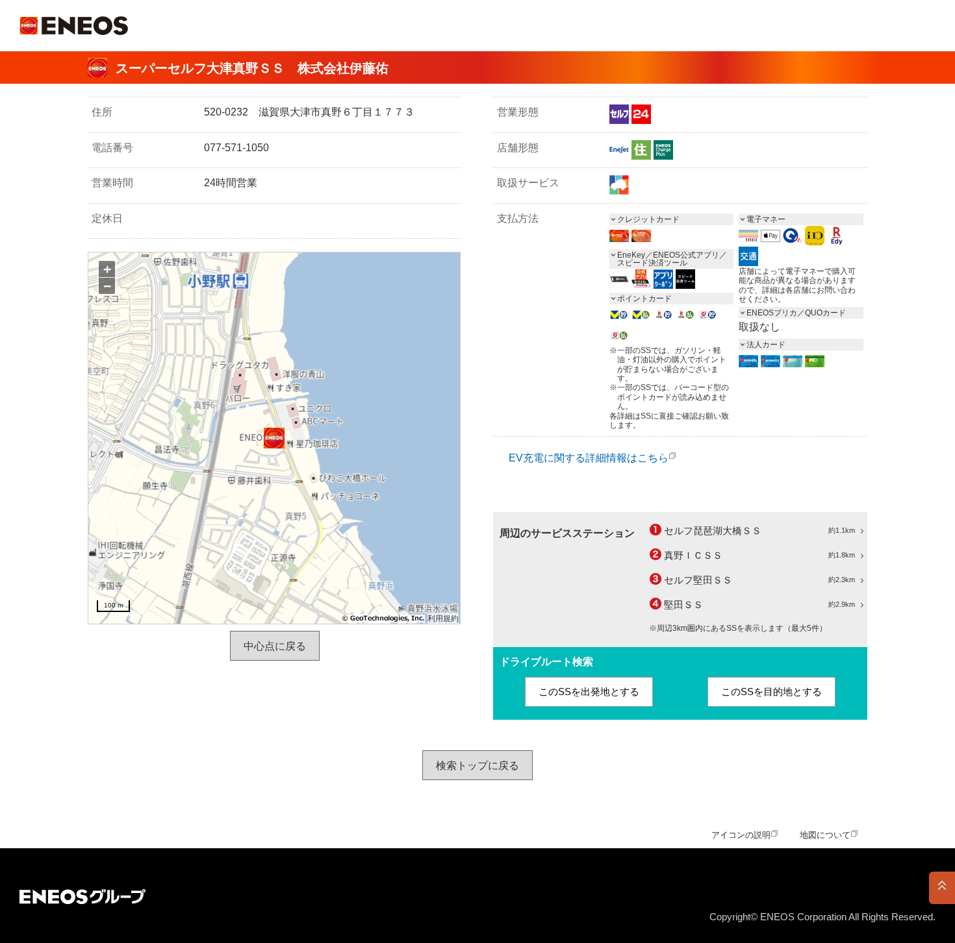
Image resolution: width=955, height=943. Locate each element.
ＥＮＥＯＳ (73, 25)
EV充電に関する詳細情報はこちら (588, 457)
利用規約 (443, 618)
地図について (825, 835)
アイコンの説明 (740, 835)
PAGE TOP (942, 888)
